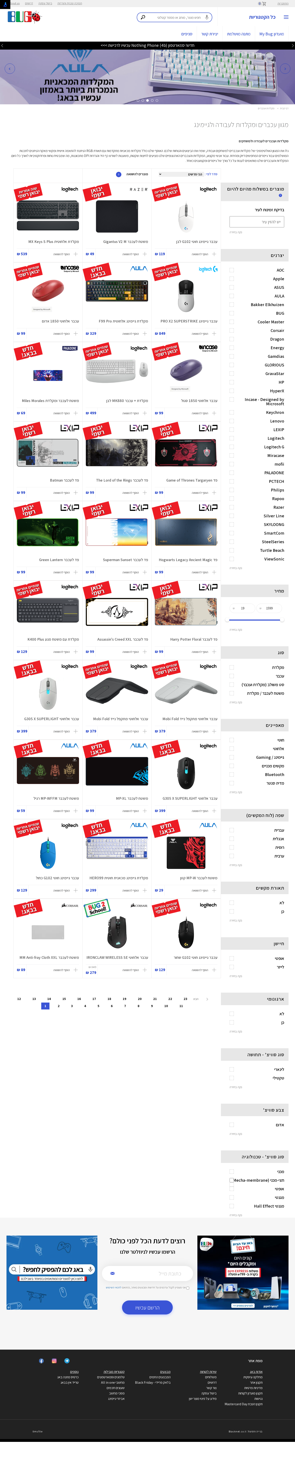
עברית (279, 830)
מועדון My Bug (271, 34)
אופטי (279, 958)
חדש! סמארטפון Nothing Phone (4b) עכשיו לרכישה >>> (147, 45)
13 (34, 999)
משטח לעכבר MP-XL (132, 798)
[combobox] (174, 17)
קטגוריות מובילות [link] (114, 1371)
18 (109, 999)
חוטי (281, 740)
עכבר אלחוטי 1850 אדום (60, 321)
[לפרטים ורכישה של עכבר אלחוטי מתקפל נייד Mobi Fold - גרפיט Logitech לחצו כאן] (117, 693)
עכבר (280, 676)
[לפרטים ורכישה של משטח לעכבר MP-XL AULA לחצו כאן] (117, 773)
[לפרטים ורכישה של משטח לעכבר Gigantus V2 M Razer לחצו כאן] (117, 216)
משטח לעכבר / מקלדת (265, 693)
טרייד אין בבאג (69, 1382)
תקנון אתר (256, 1382)
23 (185, 999)
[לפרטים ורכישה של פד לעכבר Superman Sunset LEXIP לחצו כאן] (117, 534)
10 (166, 1006)
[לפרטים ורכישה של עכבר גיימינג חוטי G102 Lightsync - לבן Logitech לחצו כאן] (186, 216)
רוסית (279, 847)
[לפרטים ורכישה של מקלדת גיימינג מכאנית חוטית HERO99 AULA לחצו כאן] (117, 853)
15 (64, 999)
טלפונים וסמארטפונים (111, 1377)
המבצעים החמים (160, 1377)
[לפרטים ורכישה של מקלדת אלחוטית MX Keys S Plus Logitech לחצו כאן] (48, 216)
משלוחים (211, 1377)
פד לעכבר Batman (64, 480)
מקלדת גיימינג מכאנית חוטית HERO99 (118, 877)
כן (282, 911)
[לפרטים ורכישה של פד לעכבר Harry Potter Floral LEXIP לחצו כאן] (186, 614)
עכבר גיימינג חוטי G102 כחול (57, 877)
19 (124, 999)
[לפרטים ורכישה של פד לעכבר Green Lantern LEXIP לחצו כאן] (48, 534)
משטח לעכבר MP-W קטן (198, 877)
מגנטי (279, 1197)
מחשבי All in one (113, 1382)
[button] (10, 69)
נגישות (258, 1398)
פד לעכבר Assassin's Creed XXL (122, 639)
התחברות (283, 3)
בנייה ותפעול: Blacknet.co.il (245, 1431)
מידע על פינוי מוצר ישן (203, 1398)
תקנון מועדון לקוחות (250, 1393)
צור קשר (211, 1388)
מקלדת (278, 667)
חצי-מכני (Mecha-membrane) (258, 1180)
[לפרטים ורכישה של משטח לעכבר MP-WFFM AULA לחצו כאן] (48, 773)
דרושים (29, 3)
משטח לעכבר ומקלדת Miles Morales (50, 400)
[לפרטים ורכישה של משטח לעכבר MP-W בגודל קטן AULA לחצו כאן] (186, 853)
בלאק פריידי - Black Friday (153, 1382)
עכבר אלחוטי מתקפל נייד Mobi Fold (189, 718)
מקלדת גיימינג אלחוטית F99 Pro (123, 321)
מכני (280, 1171)
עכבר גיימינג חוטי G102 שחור (195, 957)
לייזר (280, 967)
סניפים (186, 34)
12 (19, 999)
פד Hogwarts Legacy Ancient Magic (188, 559)
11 (181, 1006)
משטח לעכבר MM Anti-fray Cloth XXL (49, 957)
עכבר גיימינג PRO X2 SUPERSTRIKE (188, 321)
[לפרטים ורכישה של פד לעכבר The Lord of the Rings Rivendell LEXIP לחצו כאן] (117, 455)
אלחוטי (278, 748)
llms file (38, 1431)
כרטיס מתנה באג (68, 1377)
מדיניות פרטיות (253, 1388)
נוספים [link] (74, 1371)
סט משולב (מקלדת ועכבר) (262, 684)
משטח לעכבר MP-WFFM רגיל (56, 798)
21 (155, 999)
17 (94, 999)
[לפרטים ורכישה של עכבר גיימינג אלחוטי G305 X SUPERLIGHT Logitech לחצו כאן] (48, 693)
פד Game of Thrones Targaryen (191, 480)
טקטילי (278, 1078)
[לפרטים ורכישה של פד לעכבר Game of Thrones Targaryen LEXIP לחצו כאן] (186, 455)
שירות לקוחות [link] (208, 1371)
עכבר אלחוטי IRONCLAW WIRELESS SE (117, 957)
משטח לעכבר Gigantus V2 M (125, 241)
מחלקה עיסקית (253, 1377)
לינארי (279, 1069)
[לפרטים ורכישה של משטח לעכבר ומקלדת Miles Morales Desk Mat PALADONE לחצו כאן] (48, 375)
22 (170, 999)
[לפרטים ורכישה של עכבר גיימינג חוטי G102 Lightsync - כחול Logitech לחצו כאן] (48, 853)
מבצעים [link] (165, 1371)
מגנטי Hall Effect (269, 1206)
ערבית (279, 856)
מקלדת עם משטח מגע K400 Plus (53, 639)
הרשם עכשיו (147, 1307)
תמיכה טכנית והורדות (69, 3)
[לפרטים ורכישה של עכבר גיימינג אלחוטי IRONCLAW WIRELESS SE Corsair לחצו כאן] (117, 932)
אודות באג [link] (256, 1371)
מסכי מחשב (117, 1393)
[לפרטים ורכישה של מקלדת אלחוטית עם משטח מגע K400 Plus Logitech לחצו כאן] (48, 614)
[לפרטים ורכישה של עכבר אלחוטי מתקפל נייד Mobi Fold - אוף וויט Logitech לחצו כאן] (186, 693)
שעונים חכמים (116, 1388)
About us (14, 3)
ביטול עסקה (45, 3)
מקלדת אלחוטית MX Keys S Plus (53, 241)
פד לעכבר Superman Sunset (125, 559)
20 (140, 999)
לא (281, 903)
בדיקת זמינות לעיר (269, 210)
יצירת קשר (209, 34)
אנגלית (278, 839)
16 (79, 999)
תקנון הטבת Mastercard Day (244, 1404)
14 (49, 999)
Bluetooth (274, 774)
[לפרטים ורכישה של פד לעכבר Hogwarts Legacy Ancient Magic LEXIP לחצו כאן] (186, 534)
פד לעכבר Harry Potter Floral (193, 639)
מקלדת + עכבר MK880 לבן (127, 400)
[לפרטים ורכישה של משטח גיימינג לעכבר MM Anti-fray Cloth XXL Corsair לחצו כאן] (48, 932)
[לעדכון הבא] (2, 45)
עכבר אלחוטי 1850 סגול (199, 400)
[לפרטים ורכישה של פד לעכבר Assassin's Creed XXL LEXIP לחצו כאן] (117, 614)
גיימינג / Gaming (270, 757)
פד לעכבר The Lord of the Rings (122, 480)
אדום (280, 1125)
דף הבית (284, 108)
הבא (196, 999)
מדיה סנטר (275, 783)
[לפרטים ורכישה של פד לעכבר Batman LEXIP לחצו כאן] (48, 455)
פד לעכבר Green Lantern (59, 559)
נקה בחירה (236, 232)
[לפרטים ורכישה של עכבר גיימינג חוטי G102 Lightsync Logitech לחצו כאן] (186, 932)
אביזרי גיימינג (116, 1398)
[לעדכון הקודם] (293, 45)
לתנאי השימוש (113, 1287)
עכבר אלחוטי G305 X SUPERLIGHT (51, 718)
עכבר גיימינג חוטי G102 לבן (196, 241)
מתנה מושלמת (239, 34)
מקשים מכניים (273, 766)
